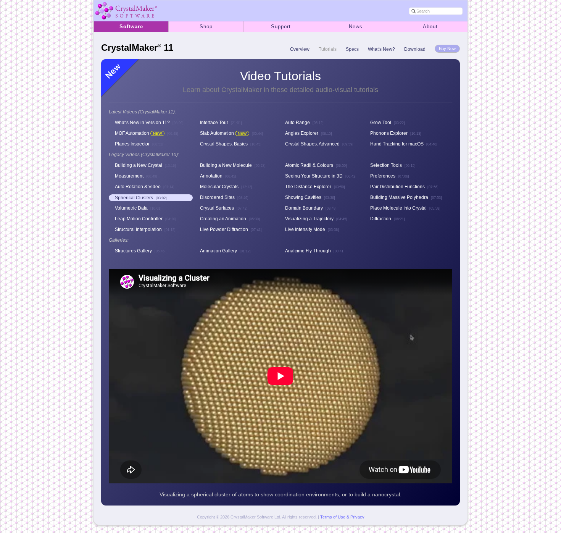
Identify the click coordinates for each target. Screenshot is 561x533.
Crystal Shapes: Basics (230, 144)
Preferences (389, 176)
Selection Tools (393, 165)
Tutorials (328, 49)
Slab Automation (231, 133)
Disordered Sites (224, 197)
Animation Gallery (225, 251)
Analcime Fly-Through (315, 251)
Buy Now (447, 48)
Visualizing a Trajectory (316, 218)
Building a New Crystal (145, 165)
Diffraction (387, 218)
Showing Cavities (310, 197)
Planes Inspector (139, 144)
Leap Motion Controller (145, 218)
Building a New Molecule (233, 165)
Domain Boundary (311, 208)
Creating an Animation (230, 218)
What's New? (381, 49)
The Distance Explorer (315, 186)
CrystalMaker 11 (137, 47)
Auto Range (304, 122)
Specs (352, 49)
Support (281, 26)
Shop (206, 26)
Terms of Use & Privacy (342, 517)
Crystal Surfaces (224, 208)
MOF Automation (146, 133)
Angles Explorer (308, 133)
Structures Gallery (140, 251)
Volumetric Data (138, 208)
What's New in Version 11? (149, 122)
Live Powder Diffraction (231, 229)
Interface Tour (221, 122)
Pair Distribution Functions (404, 186)
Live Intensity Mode (312, 229)
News (356, 26)
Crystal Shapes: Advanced (319, 144)
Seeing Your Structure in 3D (320, 176)
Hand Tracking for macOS (403, 144)
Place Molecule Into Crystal (405, 208)
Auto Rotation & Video (144, 186)
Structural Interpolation (145, 229)
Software (131, 26)
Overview (300, 49)
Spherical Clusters (141, 197)
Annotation (218, 176)
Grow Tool (387, 122)
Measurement (136, 176)
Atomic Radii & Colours (316, 165)
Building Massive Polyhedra (406, 197)
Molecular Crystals (226, 186)
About (430, 26)
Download (415, 49)
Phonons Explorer (395, 133)
